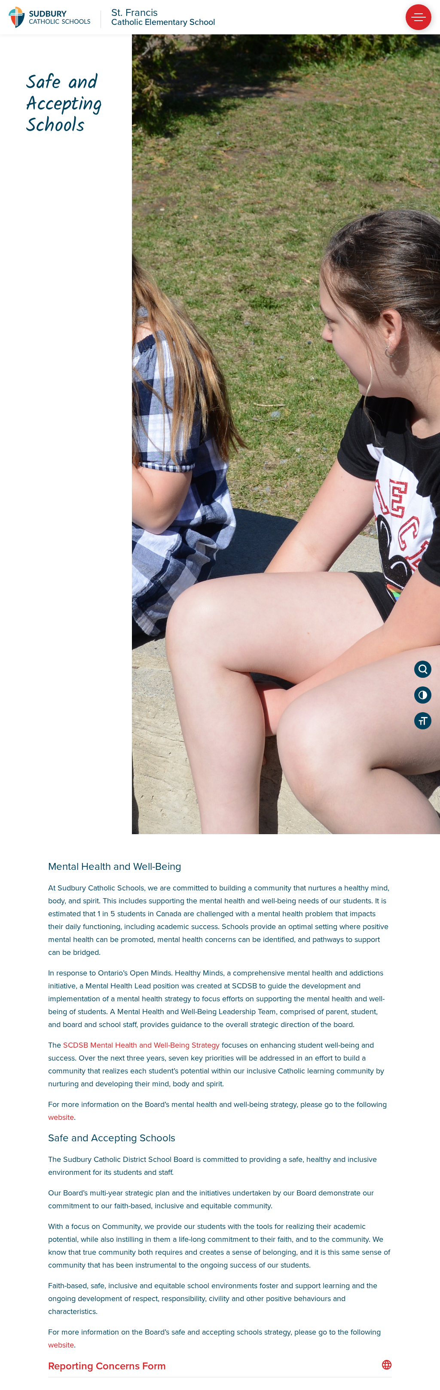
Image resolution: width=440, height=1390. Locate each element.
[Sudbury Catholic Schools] (49, 17)
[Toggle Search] (422, 669)
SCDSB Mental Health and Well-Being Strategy (141, 1045)
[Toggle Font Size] (422, 720)
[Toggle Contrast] (422, 695)
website (61, 1117)
